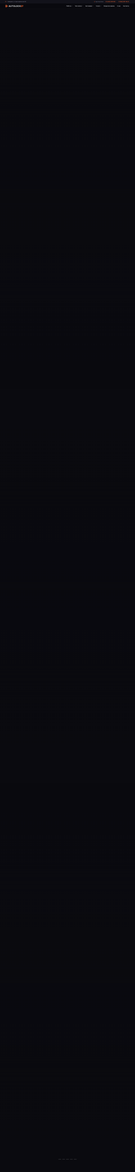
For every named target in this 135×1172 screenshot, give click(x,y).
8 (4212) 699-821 (110, 1)
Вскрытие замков (109, 6)
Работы (68, 6)
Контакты (126, 6)
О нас (119, 6)
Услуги (98, 6)
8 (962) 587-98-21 (124, 1)
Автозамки (88, 6)
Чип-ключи (78, 6)
